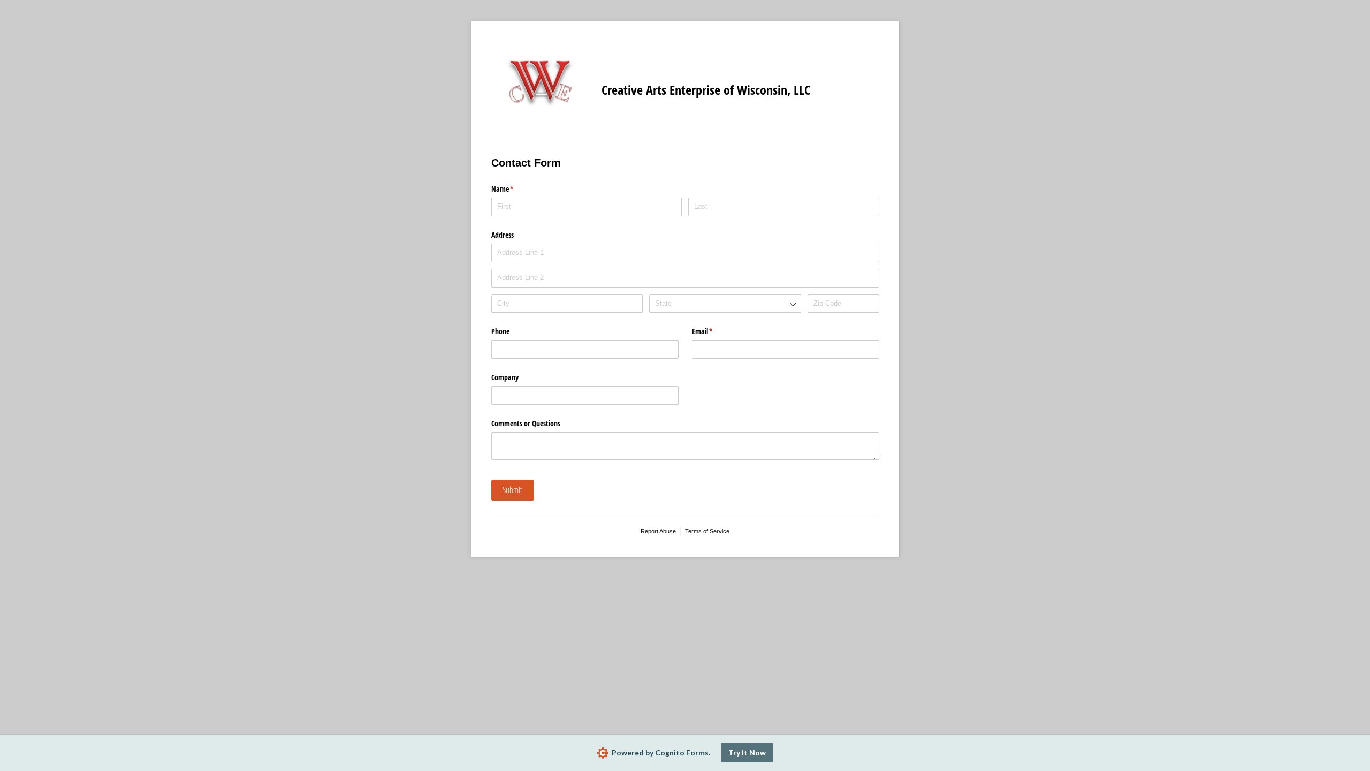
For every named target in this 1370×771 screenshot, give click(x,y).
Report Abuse (658, 531)
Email (715, 331)
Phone (500, 331)
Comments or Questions (525, 423)
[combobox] (725, 303)
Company (505, 377)
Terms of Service (707, 531)
